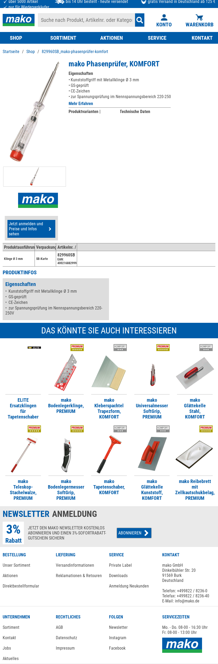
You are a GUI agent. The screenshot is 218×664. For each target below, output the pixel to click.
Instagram (117, 637)
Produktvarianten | (84, 111)
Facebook (117, 648)
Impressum (65, 648)
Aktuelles (11, 658)
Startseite (11, 51)
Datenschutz (66, 637)
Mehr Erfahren (81, 103)
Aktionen (10, 575)
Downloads (118, 575)
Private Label (120, 565)
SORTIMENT (63, 38)
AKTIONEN (111, 38)
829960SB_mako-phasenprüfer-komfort (75, 51)
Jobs (7, 648)
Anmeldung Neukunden (129, 586)
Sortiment (11, 627)
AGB (59, 627)
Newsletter (118, 627)
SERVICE (157, 38)
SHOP (16, 38)
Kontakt (9, 637)
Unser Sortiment (16, 565)
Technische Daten (135, 111)
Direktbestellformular (21, 586)
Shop (30, 51)
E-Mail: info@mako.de (180, 600)
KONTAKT (202, 38)
